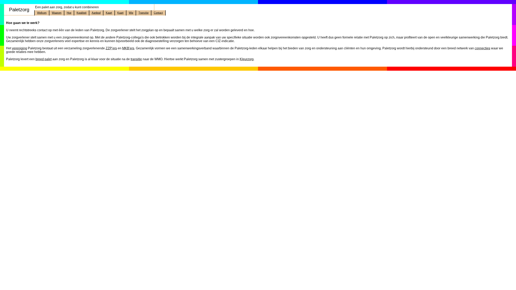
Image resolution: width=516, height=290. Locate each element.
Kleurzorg (247, 59)
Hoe (69, 12)
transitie (136, 59)
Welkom (42, 12)
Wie (131, 12)
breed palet (43, 59)
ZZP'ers (111, 48)
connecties (482, 48)
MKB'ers (128, 48)
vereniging (19, 48)
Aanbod (96, 12)
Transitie (143, 12)
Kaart (109, 12)
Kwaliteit (81, 12)
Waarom (56, 12)
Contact (158, 12)
